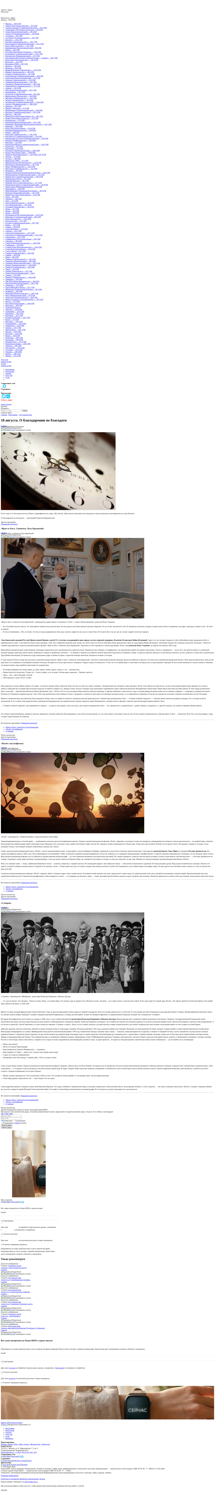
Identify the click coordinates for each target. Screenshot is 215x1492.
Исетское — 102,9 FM (13, 334)
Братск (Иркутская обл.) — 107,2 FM (19, 46)
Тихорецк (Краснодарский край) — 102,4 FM (22, 263)
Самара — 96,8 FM (12, 227)
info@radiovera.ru (7, 1452)
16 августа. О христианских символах (15, 1292)
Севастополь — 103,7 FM (15, 237)
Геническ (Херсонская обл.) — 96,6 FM (20, 80)
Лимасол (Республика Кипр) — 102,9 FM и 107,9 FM (25, 155)
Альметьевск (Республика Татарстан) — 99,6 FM (24, 30)
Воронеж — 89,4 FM (13, 68)
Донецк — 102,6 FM (13, 88)
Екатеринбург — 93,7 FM (15, 92)
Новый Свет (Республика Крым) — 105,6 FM (22, 195)
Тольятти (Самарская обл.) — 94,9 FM (19, 267)
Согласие (13, 1227)
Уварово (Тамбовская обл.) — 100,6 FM (20, 277)
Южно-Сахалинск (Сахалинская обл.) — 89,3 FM (24, 299)
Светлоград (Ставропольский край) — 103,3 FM (23, 235)
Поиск (25, 410)
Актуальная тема (25, 415)
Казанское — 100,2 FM (14, 338)
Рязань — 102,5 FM (12, 225)
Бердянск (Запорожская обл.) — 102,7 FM (21, 42)
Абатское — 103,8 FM (13, 310)
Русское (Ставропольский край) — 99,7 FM (22, 223)
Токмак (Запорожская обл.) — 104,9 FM (20, 265)
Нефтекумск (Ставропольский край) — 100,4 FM (24, 177)
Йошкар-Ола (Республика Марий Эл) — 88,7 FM (24, 116)
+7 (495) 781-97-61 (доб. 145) (26, 1452)
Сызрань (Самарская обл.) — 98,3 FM (19, 253)
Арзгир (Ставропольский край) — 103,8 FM (22, 34)
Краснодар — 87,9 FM (13, 146)
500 (2, 1114)
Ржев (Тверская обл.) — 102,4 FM (18, 219)
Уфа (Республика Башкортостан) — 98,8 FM (22, 281)
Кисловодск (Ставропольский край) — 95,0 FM (23, 136)
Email (3, 1212)
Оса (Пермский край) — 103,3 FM (18, 205)
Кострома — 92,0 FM (13, 142)
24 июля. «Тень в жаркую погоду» (14, 1268)
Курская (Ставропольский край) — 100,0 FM (22, 151)
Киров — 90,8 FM (12, 132)
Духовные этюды (14, 1266)
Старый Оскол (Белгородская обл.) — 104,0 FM (23, 247)
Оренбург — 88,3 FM (13, 199)
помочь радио (6, 362)
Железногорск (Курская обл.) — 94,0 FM (20, 96)
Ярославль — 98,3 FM (13, 305)
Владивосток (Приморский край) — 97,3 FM (22, 56)
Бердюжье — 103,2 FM (14, 316)
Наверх (4, 1423)
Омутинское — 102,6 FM (15, 348)
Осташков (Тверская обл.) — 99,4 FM (19, 207)
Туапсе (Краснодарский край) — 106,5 (20, 273)
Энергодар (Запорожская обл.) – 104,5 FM (21, 297)
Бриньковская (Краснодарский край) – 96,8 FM (23, 48)
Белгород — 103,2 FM (13, 40)
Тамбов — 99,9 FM (12, 255)
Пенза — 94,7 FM (12, 209)
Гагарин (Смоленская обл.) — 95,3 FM (20, 74)
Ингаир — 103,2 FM (13, 332)
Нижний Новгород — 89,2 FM (17, 181)
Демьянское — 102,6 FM (14, 326)
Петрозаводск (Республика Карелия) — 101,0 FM (24, 215)
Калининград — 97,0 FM (15, 120)
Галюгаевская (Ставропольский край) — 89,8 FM (24, 76)
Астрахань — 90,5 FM (13, 36)
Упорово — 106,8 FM (13, 352)
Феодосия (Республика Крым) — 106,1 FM (21, 283)
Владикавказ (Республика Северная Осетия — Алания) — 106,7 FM (31, 58)
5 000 (11, 1114)
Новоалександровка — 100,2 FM (17, 344)
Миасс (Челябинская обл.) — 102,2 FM (20, 167)
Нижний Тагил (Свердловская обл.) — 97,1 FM (23, 183)
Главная (4, 415)
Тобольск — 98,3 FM (13, 346)
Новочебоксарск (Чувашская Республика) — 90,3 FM (25, 191)
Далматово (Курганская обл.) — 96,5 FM (20, 82)
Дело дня (4, 360)
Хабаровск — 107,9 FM (14, 285)
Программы (9, 369)
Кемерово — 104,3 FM (14, 126)
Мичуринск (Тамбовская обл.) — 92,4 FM (21, 169)
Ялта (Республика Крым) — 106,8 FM (19, 303)
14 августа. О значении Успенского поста (16, 1304)
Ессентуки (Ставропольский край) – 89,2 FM (22, 94)
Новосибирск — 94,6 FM (15, 189)
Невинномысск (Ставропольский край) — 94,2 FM (24, 175)
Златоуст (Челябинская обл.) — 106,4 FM (21, 104)
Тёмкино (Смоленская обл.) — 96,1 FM (20, 259)
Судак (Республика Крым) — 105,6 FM (20, 249)
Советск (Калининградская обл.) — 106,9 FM (22, 243)
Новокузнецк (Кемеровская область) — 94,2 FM (23, 187)
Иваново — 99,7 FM (13, 106)
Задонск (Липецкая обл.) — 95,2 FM (19, 100)
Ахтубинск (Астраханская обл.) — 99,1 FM (21, 38)
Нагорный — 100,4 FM (14, 340)
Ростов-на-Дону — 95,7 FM (15, 221)
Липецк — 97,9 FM (12, 157)
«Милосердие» (35, 1444)
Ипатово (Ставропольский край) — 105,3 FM (22, 112)
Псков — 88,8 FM (12, 213)
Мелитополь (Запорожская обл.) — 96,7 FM (22, 165)
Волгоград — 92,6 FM (13, 62)
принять (4, 1490)
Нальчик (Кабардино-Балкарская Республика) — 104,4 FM (27, 173)
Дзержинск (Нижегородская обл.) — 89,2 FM (22, 84)
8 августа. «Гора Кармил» (10, 1316)
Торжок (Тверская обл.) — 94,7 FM (18, 271)
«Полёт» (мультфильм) (14, 729)
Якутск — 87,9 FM (12, 301)
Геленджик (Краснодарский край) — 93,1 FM (22, 78)
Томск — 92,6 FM (12, 269)
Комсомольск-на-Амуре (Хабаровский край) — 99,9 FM (26, 138)
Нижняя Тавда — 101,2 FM (15, 342)
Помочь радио (6, 1125)
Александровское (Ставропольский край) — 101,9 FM (26, 28)
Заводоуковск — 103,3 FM (15, 330)
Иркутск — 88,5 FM (13, 114)
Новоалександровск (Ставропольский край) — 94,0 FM (26, 185)
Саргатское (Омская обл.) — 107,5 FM (19, 233)
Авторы (8, 373)
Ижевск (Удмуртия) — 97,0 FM (17, 108)
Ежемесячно (8, 1121)
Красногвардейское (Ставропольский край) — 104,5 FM (26, 144)
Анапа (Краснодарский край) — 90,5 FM (21, 32)
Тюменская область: (13, 308)
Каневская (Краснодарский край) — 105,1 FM (23, 122)
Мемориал (9, 1438)
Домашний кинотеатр (9, 524)
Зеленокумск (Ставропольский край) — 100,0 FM (24, 102)
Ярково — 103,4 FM (13, 356)
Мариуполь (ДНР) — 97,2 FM (16, 161)
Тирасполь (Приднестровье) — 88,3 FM (20, 261)
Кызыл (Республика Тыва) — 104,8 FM (20, 153)
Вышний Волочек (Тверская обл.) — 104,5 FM (23, 70)
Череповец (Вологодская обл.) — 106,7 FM (21, 293)
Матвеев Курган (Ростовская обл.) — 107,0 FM (23, 163)
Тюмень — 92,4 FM (12, 275)
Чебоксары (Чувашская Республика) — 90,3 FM (23, 289)
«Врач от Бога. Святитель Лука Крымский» (22, 727)
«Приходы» (45, 1444)
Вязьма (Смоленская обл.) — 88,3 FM (19, 72)
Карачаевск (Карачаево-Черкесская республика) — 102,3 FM (28, 124)
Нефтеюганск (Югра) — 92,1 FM (17, 179)
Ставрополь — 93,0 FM (14, 245)
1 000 (6, 1114)
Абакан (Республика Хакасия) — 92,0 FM (21, 26)
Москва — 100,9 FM (13, 24)
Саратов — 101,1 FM (13, 231)
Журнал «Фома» (7, 1444)
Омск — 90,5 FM (11, 197)
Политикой (8, 1230)
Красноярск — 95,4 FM (14, 149)
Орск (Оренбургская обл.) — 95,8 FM (19, 203)
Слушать (4, 1266)
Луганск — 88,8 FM (13, 159)
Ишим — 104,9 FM (12, 336)
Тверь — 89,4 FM (12, 257)
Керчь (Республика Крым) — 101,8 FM (20, 128)
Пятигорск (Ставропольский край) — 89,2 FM (23, 217)
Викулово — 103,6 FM (14, 322)
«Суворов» (9, 731)
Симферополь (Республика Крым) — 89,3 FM (22, 239)
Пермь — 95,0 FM (12, 211)
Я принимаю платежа (14, 1123)
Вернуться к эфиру (8, 18)
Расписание (9, 371)
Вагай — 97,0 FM (12, 320)
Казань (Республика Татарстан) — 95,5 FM (21, 118)
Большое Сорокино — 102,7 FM (17, 318)
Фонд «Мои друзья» (21, 1444)
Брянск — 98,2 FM (12, 50)
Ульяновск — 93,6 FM (13, 279)
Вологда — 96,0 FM (12, 66)
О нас (7, 378)
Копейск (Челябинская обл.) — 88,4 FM (20, 140)
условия (16, 1123)
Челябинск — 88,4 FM (13, 291)
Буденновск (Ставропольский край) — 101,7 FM (23, 54)
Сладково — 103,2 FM (13, 350)
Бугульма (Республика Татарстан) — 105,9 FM (23, 52)
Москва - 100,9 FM (8, 20)
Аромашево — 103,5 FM (14, 312)
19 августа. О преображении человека (15, 1280)
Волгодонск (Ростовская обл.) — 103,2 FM (21, 60)
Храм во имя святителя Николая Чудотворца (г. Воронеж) (23, 1328)
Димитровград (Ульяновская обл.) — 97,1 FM (22, 86)
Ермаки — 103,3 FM (13, 328)
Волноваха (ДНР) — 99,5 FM (16, 64)
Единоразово (20, 1121)
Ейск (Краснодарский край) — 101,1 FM (20, 90)
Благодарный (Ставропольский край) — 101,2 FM (24, 44)
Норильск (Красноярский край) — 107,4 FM (22, 193)
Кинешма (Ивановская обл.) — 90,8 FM (20, 130)
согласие (13, 1240)
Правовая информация (9, 1476)
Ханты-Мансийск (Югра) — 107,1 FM (19, 287)
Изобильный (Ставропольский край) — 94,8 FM (23, 110)
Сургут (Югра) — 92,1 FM (15, 251)
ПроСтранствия (14, 1326)
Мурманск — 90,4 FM (13, 171)
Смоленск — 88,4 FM (13, 241)
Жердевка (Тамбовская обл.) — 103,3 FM (21, 98)
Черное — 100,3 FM (13, 354)
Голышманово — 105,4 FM (15, 324)
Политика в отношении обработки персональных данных (23, 1479)
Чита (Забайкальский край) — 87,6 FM (20, 295)
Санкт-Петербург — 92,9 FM (16, 229)
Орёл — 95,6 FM (11, 201)
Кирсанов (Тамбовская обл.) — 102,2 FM (21, 134)
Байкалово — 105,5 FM (14, 314)
